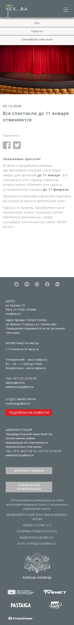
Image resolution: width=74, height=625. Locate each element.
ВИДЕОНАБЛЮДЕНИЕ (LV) (37, 537)
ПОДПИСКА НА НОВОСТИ (29, 412)
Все (37, 23)
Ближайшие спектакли (37, 39)
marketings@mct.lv (18, 403)
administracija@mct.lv (20, 455)
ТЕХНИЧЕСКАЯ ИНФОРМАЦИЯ (29, 487)
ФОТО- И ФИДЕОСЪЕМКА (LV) (36, 543)
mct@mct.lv (13, 314)
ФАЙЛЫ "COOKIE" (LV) (37, 525)
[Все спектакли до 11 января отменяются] (8, 145)
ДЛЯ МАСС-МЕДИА (29, 470)
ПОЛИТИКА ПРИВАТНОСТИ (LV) (37, 531)
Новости (37, 31)
